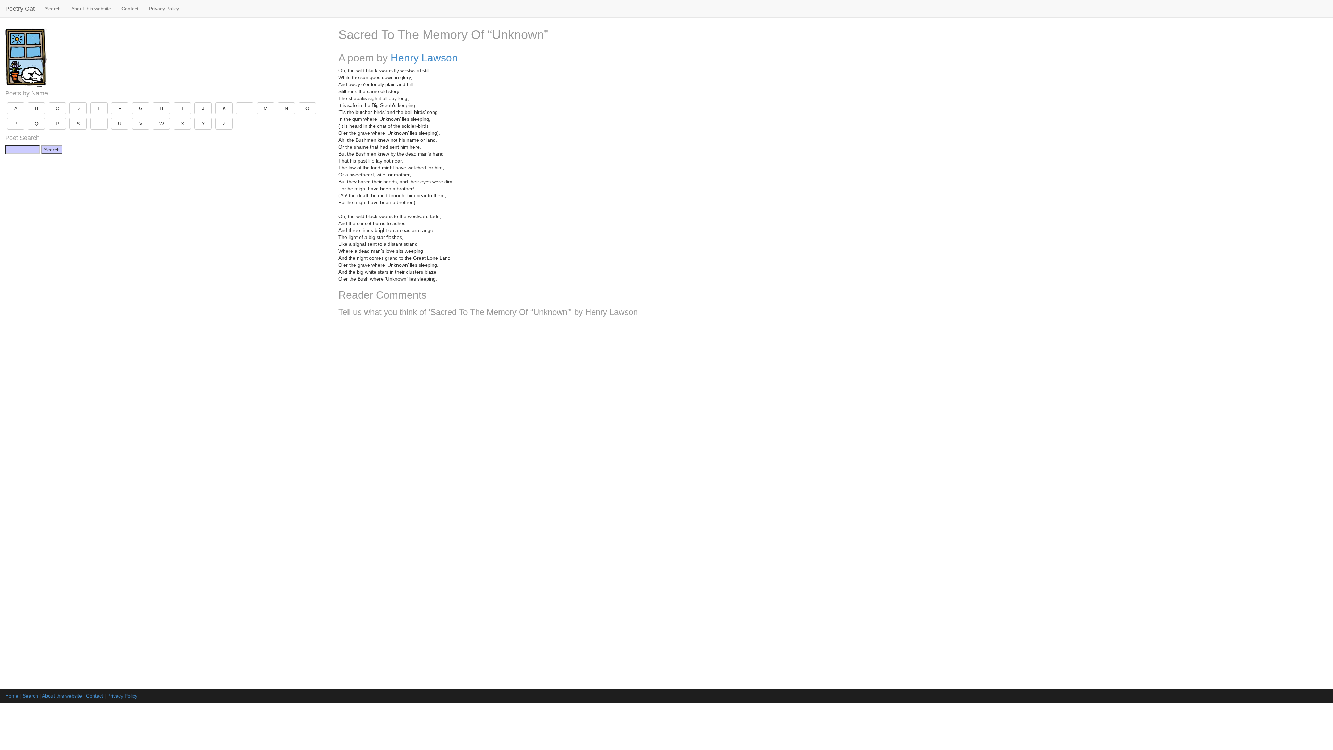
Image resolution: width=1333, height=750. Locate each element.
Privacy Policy (164, 8)
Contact (130, 8)
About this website (91, 8)
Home (11, 696)
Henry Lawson (424, 58)
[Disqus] (833, 414)
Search (53, 8)
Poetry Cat (20, 8)
